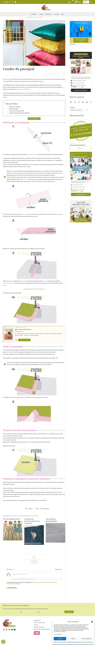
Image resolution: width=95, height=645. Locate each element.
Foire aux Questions (39, 622)
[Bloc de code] (28, 579)
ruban (9, 352)
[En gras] (13, 579)
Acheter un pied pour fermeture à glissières (34, 289)
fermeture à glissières (8, 283)
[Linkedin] (56, 74)
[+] (34, 579)
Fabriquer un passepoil (14, 106)
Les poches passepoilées (51, 520)
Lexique (36, 624)
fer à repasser (25, 179)
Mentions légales (89, 642)
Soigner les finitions (34, 17)
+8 (88, 70)
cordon (24, 214)
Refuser (73, 638)
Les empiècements (11, 519)
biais (55, 160)
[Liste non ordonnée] (23, 579)
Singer (4, 285)
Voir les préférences (87, 638)
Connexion (59, 569)
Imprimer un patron (39, 627)
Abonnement (69, 611)
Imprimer (30, 508)
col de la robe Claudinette (23, 89)
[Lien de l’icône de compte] (69, 2)
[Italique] (15, 579)
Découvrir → (80, 148)
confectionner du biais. (32, 154)
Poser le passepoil (13, 108)
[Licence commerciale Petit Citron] (81, 131)
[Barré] (19, 579)
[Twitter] (49, 74)
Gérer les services (58, 634)
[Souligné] (17, 579)
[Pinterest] (9, 2)
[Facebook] (12, 2)
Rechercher (72, 44)
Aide (38, 508)
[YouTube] (6, 2)
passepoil (7, 79)
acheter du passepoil (34, 118)
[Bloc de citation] (26, 579)
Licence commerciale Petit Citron (77, 145)
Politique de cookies (58, 642)
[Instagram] (3, 2)
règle (49, 333)
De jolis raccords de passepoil (16, 110)
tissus (28, 335)
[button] (92, 621)
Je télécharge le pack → (80, 194)
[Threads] (15, 2)
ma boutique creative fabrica (42, 629)
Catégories (72, 107)
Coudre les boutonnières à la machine (32, 521)
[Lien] (30, 579)
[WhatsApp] (59, 74)
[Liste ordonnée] (21, 579)
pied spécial (23, 281)
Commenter (46, 508)
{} (31, 579)
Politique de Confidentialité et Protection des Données (74, 642)
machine (10, 281)
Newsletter (37, 620)
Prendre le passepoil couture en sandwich (19, 113)
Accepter (60, 638)
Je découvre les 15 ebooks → (81, 90)
